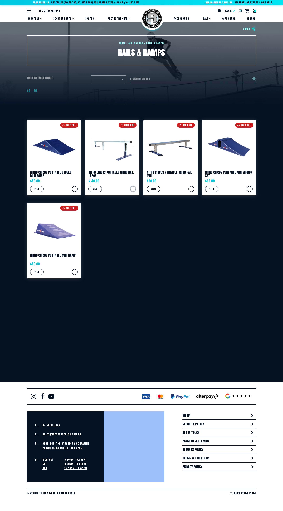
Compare (240, 11)
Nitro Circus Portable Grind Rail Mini (169, 174)
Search (219, 11)
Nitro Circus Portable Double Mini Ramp (50, 174)
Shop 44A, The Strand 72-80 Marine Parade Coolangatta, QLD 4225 (65, 446)
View (37, 188)
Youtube (51, 396)
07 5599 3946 (51, 425)
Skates (89, 18)
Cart (247, 11)
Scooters (33, 18)
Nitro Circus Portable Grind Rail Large (111, 174)
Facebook (42, 396)
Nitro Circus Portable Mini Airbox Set (228, 174)
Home (152, 18)
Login (254, 11)
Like (230, 11)
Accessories (181, 18)
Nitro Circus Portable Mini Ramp (53, 255)
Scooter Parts (62, 18)
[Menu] (29, 10)
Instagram (33, 396)
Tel (49, 10)
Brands (251, 18)
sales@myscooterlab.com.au (61, 434)
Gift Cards (228, 18)
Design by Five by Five (244, 493)
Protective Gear (118, 18)
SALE (205, 18)
